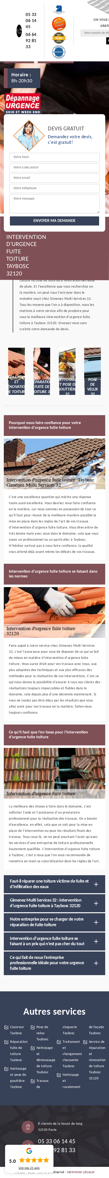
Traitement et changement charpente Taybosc (71, 1054)
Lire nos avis (29, 1168)
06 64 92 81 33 (31, 40)
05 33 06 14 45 (31, 20)
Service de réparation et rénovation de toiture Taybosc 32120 (97, 1060)
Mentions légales (81, 1172)
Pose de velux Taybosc (43, 1033)
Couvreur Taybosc (17, 1030)
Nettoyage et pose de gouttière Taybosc (18, 1078)
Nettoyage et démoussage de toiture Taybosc (45, 1060)
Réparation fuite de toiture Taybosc (18, 1051)
